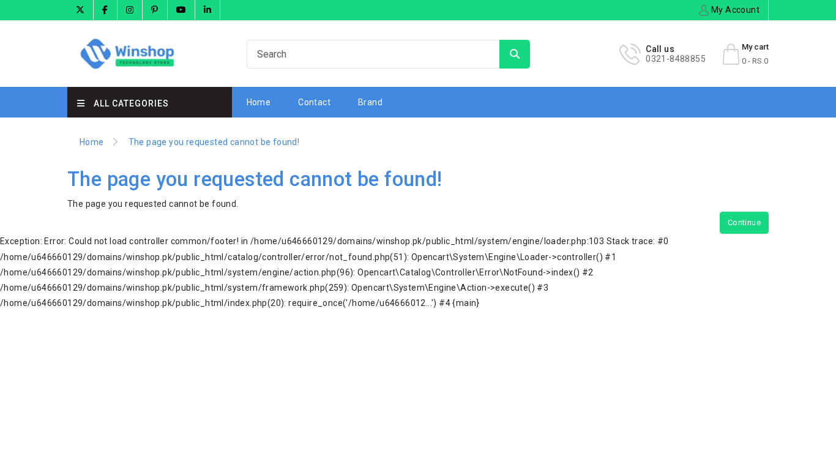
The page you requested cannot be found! (214, 142)
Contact (314, 102)
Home (259, 102)
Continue (744, 222)
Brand (370, 102)
